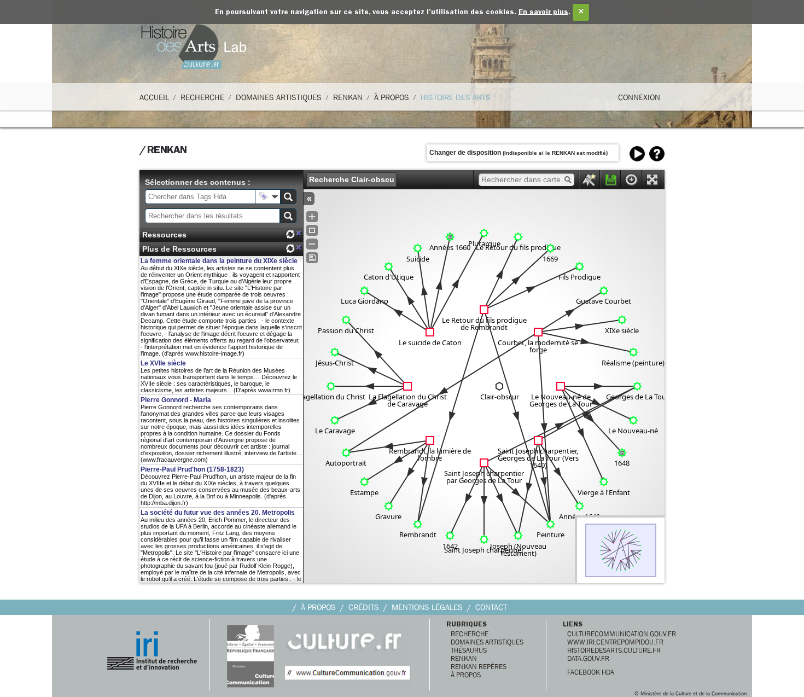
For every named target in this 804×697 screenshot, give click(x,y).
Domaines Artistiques (279, 97)
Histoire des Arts (456, 97)
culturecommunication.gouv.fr (621, 634)
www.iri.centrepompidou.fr (615, 642)
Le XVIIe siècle (163, 363)
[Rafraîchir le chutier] (290, 234)
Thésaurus (469, 650)
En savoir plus (543, 12)
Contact (491, 607)
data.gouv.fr (588, 658)
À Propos (391, 97)
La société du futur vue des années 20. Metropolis (218, 512)
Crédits (363, 607)
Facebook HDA (590, 672)
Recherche (202, 97)
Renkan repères (478, 667)
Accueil (154, 97)
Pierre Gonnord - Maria (176, 400)
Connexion (639, 97)
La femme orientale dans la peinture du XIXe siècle (219, 261)
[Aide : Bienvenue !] (657, 153)
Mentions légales (427, 607)
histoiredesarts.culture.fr (614, 650)
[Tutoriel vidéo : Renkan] (637, 153)
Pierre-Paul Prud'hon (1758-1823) (192, 469)
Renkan (348, 97)
